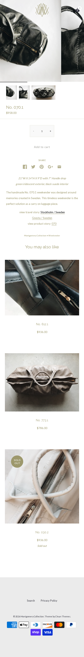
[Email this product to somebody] (59, 166)
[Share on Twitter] (33, 166)
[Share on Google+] (50, 166)
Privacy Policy (49, 600)
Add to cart (42, 147)
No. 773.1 (42, 420)
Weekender (54, 235)
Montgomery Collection (35, 235)
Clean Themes (62, 616)
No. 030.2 (42, 532)
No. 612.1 (42, 324)
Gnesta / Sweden (42, 218)
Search (31, 600)
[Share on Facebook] (25, 166)
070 (54, 223)
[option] (11, 92)
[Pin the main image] (42, 166)
